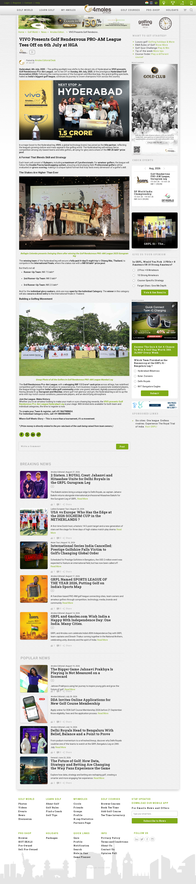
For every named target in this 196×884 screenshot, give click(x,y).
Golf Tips (51, 815)
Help (38, 3)
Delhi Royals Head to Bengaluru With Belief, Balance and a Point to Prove (82, 732)
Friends (78, 807)
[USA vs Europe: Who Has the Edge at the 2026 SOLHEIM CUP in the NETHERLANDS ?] (34, 521)
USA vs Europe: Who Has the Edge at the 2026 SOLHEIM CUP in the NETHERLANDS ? (81, 516)
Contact (28, 3)
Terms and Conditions (114, 841)
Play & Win (163, 48)
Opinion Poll (109, 853)
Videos (22, 807)
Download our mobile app (150, 803)
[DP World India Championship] (167, 197)
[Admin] (22, 62)
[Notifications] (156, 3)
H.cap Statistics (83, 819)
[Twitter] (27, 435)
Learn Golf (47, 10)
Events (22, 811)
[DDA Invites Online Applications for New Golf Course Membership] (34, 709)
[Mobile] (191, 3)
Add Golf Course (111, 811)
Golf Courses (130, 10)
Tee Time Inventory (113, 815)
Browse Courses (110, 803)
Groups (78, 811)
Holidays (172, 10)
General (54, 758)
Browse (22, 837)
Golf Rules (52, 807)
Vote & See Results (155, 292)
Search (191, 10)
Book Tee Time (110, 807)
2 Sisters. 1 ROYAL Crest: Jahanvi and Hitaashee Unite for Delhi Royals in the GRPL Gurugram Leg (82, 479)
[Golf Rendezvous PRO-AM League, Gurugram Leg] (141, 180)
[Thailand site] (151, 2)
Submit (154, 393)
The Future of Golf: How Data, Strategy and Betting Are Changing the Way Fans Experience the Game (80, 764)
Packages (52, 837)
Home (21, 32)
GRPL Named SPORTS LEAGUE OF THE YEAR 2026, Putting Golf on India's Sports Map (79, 583)
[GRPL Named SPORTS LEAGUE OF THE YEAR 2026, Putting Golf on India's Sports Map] (34, 589)
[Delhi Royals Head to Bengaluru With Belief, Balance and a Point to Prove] (34, 740)
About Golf (52, 803)
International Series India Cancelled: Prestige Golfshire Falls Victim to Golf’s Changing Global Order (81, 549)
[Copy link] (38, 434)
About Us (106, 845)
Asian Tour (55, 543)
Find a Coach (54, 811)
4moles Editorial (58, 32)
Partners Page (82, 822)
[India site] (146, 2)
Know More (162, 45)
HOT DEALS (25, 841)
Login (7, 3)
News (44, 32)
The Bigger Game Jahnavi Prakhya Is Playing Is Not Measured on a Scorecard (82, 673)
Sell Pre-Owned (28, 849)
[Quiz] (163, 3)
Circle (77, 803)
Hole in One (173, 3)
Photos (22, 803)
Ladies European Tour (60, 509)
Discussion (25, 819)
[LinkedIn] (33, 435)
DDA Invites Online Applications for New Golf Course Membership (80, 701)
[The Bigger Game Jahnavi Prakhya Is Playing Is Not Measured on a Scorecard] (34, 678)
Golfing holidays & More (161, 42)
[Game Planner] (182, 3)
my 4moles (68, 10)
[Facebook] (21, 435)
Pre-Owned (25, 845)
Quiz (76, 837)
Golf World (25, 10)
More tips (158, 51)
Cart (185, 10)
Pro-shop (153, 10)
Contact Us (108, 849)
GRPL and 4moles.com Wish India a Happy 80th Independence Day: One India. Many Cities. (81, 620)
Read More (82, 499)
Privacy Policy (110, 837)
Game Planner (82, 857)
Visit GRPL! (151, 426)
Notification (81, 845)
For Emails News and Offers (150, 808)
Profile (78, 815)
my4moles (98, 8)
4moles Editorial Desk (45, 60)
